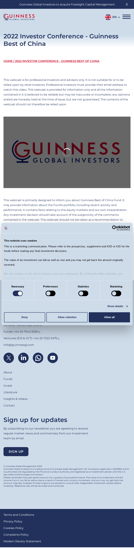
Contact (9, 405)
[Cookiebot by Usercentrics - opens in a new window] (114, 228)
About (7, 372)
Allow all (109, 317)
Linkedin (23, 358)
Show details (115, 306)
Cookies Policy (13, 528)
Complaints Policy (16, 534)
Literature (10, 392)
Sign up (16, 452)
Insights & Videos (15, 399)
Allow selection (67, 317)
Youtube (52, 358)
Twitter (8, 358)
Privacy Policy (12, 521)
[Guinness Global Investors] (19, 17)
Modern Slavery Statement (22, 541)
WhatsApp (38, 358)
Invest (7, 385)
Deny (24, 317)
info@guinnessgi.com (18, 345)
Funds (7, 379)
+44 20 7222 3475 (45, 338)
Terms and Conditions (18, 514)
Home (8, 61)
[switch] (50, 293)
